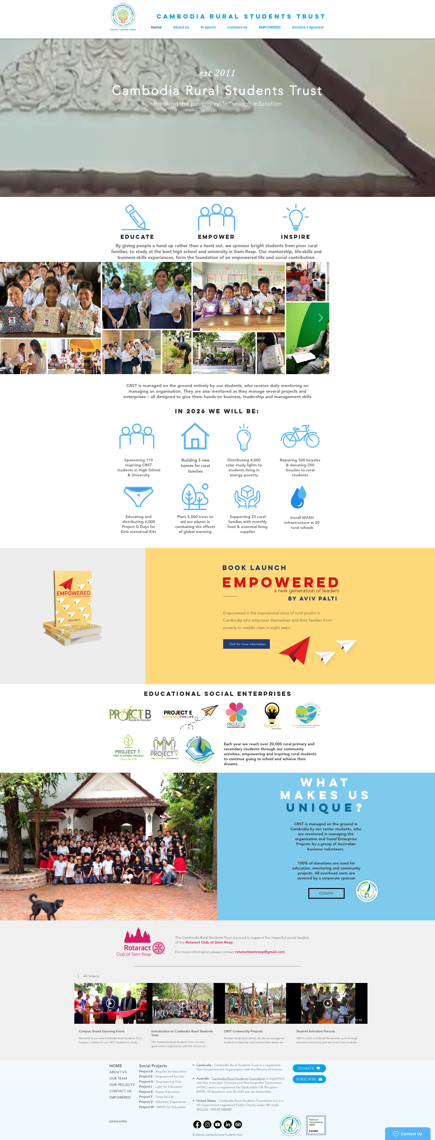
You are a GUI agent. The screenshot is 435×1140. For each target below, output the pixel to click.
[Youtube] (218, 1124)
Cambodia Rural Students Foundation (238, 1078)
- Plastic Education (159, 1092)
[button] (88, 976)
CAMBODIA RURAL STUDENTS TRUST (242, 16)
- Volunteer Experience (162, 1102)
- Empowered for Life (161, 1076)
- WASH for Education (162, 1107)
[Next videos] (373, 1002)
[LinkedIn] (228, 1124)
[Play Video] (110, 1003)
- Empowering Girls (160, 1081)
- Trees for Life (156, 1097)
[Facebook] (197, 1124)
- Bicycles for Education (163, 1071)
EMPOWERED (119, 1097)
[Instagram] (207, 1124)
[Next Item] (427, 318)
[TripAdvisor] (238, 1124)
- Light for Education (160, 1086)
